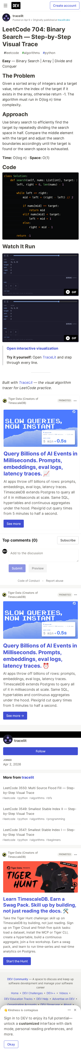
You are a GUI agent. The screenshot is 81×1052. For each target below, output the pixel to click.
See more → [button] (15, 716)
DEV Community (17, 979)
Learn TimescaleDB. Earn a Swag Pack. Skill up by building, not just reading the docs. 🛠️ (39, 905)
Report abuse (54, 580)
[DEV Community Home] (16, 5)
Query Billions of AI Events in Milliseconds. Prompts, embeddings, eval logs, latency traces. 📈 (40, 463)
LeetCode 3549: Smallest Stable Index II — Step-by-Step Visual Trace (39, 814)
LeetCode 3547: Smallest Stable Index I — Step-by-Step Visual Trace (38, 834)
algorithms (31, 53)
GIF (74, 292)
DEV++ (51, 993)
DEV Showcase (50, 1004)
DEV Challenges (32, 993)
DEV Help (42, 998)
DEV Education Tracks (18, 998)
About (67, 1004)
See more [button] (14, 524)
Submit (17, 568)
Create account (64, 6)
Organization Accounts (22, 1004)
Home (14, 993)
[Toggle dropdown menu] (75, 401)
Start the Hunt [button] (17, 961)
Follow (40, 751)
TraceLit (49, 357)
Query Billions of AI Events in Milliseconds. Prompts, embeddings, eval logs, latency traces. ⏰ (40, 655)
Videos (63, 993)
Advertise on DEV (63, 998)
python (49, 53)
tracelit (18, 16)
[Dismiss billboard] (75, 1010)
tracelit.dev (64, 19)
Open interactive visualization (32, 348)
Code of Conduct (29, 580)
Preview (38, 568)
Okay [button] (11, 1044)
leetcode (11, 53)
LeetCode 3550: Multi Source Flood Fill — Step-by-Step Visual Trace (38, 793)
